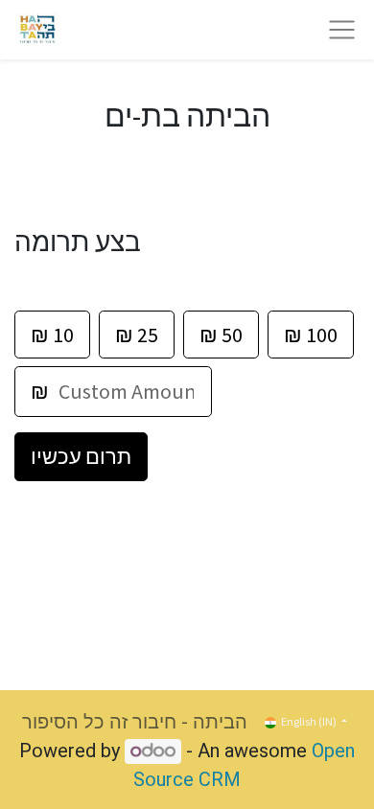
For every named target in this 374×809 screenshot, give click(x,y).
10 (52, 334)
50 (221, 334)
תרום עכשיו (81, 456)
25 (136, 334)
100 (311, 334)
